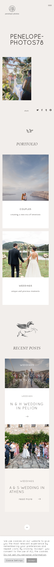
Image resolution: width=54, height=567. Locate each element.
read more (27, 415)
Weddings (25, 286)
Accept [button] (31, 560)
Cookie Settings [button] (14, 560)
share (26, 110)
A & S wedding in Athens (27, 490)
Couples (25, 209)
